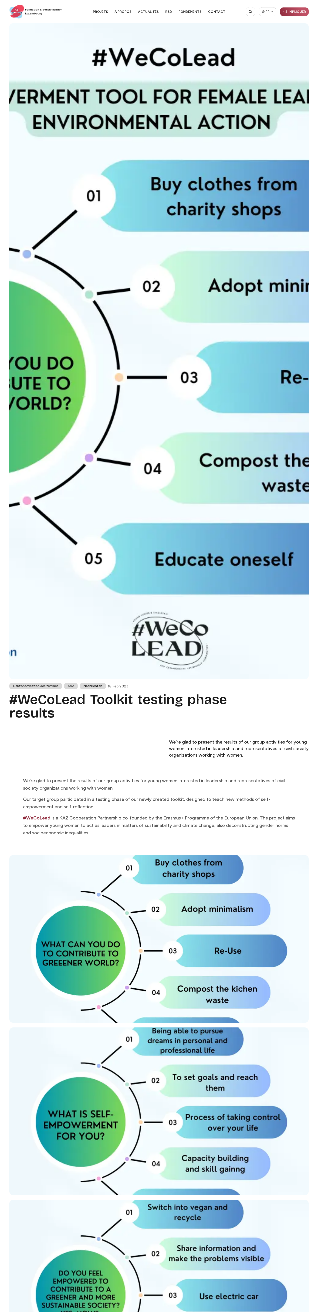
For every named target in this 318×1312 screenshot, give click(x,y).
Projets (100, 12)
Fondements (190, 12)
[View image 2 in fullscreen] (159, 1111)
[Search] (250, 11)
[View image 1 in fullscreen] (159, 939)
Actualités (148, 12)
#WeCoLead (36, 818)
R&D (168, 12)
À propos (123, 12)
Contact (216, 12)
